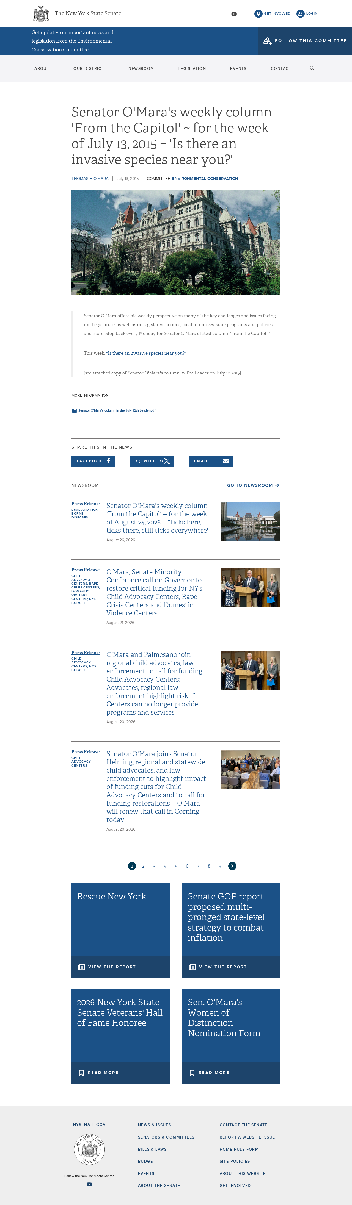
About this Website (243, 1174)
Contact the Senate (244, 1125)
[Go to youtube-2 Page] (89, 1184)
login (312, 13)
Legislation (192, 69)
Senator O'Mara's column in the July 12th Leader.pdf (116, 410)
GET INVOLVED (235, 1186)
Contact (281, 69)
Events (238, 69)
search (312, 69)
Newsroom (141, 69)
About (41, 69)
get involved (277, 13)
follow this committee (311, 41)
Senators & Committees (166, 1137)
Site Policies (235, 1162)
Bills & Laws (152, 1149)
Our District (88, 69)
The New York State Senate (88, 13)
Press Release (86, 504)
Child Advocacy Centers (81, 761)
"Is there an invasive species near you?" (146, 353)
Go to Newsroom (250, 485)
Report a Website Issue (247, 1137)
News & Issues (154, 1125)
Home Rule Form (239, 1149)
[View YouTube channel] (234, 14)
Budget (146, 1162)
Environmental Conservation (205, 179)
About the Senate (159, 1186)
